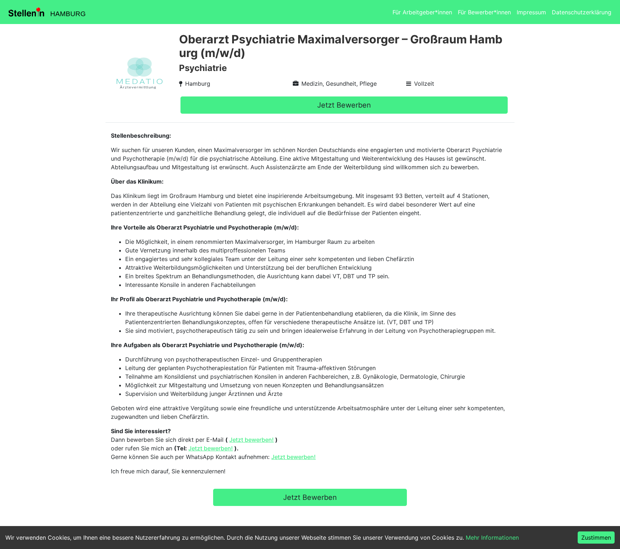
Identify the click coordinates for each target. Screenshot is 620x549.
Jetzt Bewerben (344, 105)
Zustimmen (596, 537)
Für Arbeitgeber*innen (422, 12)
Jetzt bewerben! (251, 439)
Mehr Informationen (492, 537)
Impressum (531, 12)
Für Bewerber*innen (484, 12)
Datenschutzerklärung (581, 12)
